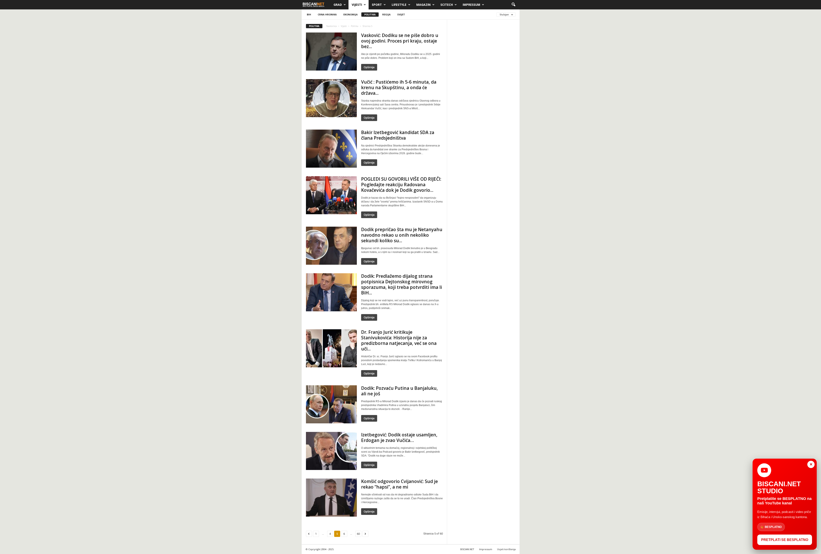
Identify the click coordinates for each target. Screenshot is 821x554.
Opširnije (369, 67)
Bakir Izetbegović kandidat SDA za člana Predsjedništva (397, 135)
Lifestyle (399, 5)
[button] (513, 4)
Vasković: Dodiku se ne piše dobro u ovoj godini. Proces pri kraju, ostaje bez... (399, 40)
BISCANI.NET (467, 549)
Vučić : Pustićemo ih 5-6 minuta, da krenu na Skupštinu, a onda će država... (398, 87)
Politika (370, 14)
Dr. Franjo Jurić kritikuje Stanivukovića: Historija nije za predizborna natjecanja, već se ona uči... (399, 340)
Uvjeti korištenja (506, 549)
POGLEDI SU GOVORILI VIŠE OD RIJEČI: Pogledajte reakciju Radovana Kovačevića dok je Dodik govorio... (401, 184)
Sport (377, 5)
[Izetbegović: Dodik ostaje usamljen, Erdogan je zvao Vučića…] (331, 451)
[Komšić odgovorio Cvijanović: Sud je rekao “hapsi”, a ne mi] (331, 498)
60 (358, 533)
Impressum (471, 5)
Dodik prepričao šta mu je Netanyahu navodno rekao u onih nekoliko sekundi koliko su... (401, 235)
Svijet (401, 14)
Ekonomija (350, 14)
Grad (338, 5)
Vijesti (357, 5)
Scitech (446, 5)
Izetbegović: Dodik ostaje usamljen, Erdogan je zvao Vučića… (399, 437)
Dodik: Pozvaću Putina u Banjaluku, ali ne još (399, 391)
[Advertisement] (483, 88)
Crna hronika (327, 14)
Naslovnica (331, 26)
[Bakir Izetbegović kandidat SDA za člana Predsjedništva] (331, 149)
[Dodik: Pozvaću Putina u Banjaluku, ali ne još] (331, 404)
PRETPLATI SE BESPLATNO (784, 540)
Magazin (423, 5)
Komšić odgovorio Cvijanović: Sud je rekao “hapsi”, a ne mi (399, 484)
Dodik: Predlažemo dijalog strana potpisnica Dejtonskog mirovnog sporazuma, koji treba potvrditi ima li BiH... (401, 284)
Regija (386, 14)
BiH (309, 14)
